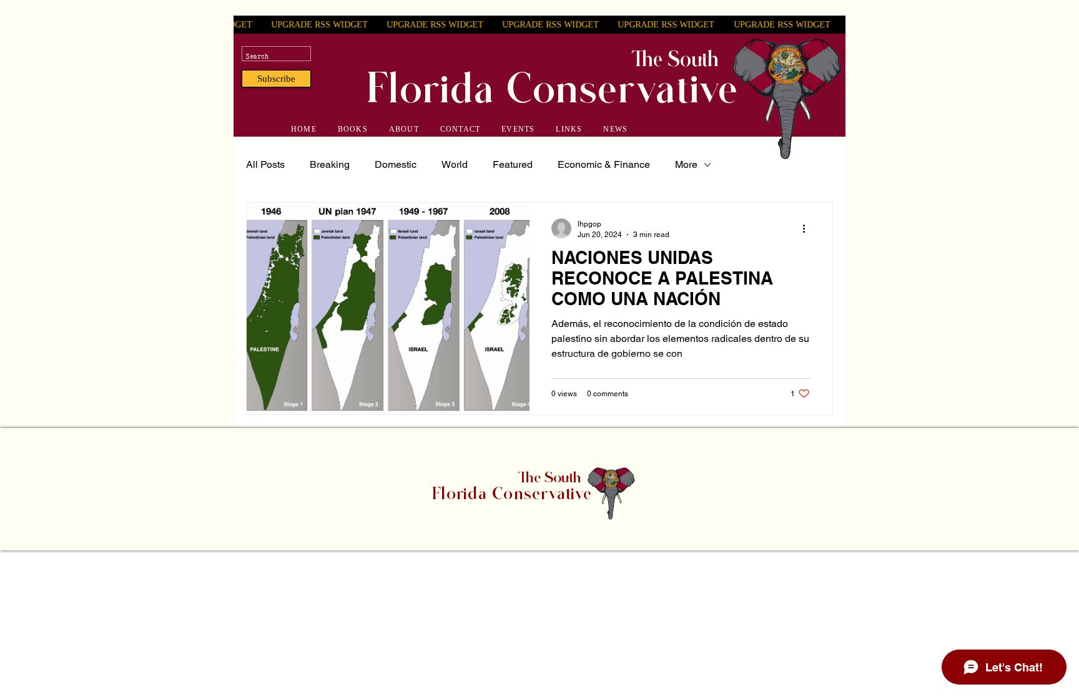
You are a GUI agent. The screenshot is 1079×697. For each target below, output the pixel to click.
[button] (276, 78)
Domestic (395, 164)
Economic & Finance (604, 164)
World (454, 164)
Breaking (330, 164)
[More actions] (808, 228)
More (686, 164)
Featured (513, 164)
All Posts (265, 164)
